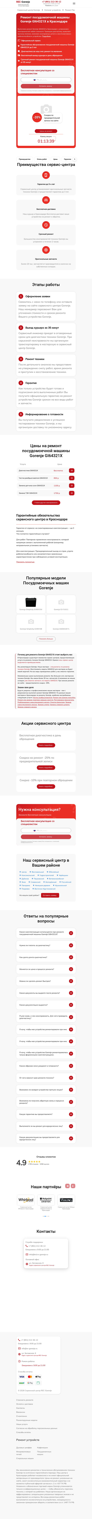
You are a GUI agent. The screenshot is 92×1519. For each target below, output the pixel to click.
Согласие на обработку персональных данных (36, 1428)
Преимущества (24, 159)
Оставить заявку (49, 895)
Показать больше (46, 639)
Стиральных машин (25, 1458)
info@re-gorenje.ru (29, 1348)
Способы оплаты (23, 1432)
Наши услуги (22, 1424)
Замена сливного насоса (27, 707)
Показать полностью (25, 562)
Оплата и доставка (24, 1404)
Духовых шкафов (24, 1447)
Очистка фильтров (57, 702)
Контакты (20, 1408)
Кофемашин (42, 1447)
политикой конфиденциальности (62, 90)
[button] (67, 1186)
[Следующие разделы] (75, 159)
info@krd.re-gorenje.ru (38, 1254)
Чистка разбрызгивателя (42, 698)
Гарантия (67, 159)
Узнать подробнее (46, 745)
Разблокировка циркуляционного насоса (33, 702)
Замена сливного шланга (59, 705)
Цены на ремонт (46, 131)
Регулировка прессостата (64, 700)
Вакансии (20, 1412)
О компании (21, 1416)
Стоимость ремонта (24, 1400)
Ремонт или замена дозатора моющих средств (35, 700)
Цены (55, 159)
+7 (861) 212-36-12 (51, 1)
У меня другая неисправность (46, 503)
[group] (25, 1202)
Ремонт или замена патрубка (64, 698)
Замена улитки (43, 705)
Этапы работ (42, 159)
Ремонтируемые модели (26, 1420)
